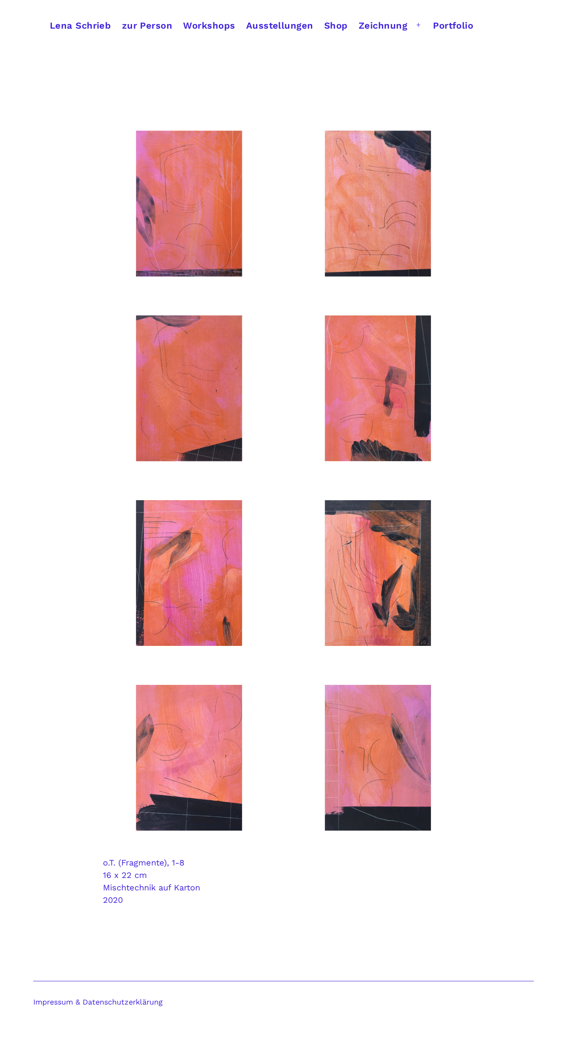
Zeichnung (383, 25)
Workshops (209, 25)
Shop (336, 25)
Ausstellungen (279, 25)
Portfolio (453, 25)
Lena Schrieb (80, 25)
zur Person (147, 25)
